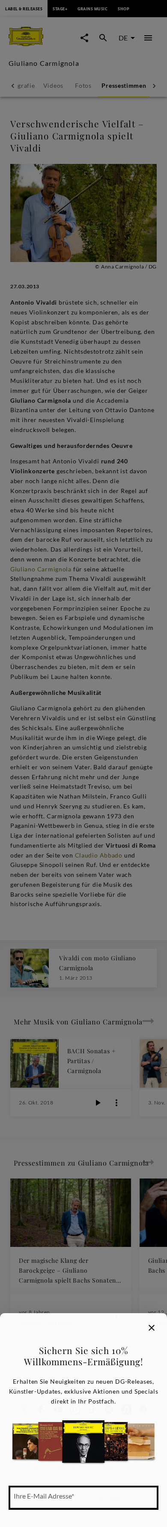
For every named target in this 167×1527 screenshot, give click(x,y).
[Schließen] (151, 1327)
